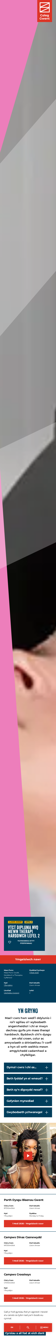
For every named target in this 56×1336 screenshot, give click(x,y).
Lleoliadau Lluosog (11, 993)
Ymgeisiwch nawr (28, 959)
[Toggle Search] (28, 1327)
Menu (45, 1327)
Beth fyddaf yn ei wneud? (25, 1078)
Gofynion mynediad (20, 1101)
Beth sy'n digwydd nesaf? (25, 1090)
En (12, 1327)
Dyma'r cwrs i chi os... (21, 1067)
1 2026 (34, 972)
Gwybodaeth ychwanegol (24, 1112)
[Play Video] (28, 1156)
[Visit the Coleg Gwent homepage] (44, 11)
